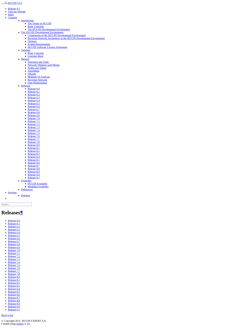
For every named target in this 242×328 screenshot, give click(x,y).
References (27, 189)
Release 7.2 (34, 124)
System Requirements (39, 44)
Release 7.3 (34, 127)
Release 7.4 (34, 130)
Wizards (32, 73)
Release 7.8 (34, 142)
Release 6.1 (34, 91)
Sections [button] (12, 192)
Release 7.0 (34, 118)
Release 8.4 (34, 157)
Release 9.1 (14, 8)
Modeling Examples (38, 186)
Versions (32, 41)
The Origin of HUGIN (39, 23)
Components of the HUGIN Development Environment (57, 35)
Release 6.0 (34, 88)
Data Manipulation (37, 82)
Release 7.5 (34, 133)
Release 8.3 (34, 154)
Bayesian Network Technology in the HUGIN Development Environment (66, 38)
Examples (26, 180)
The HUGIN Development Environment (49, 29)
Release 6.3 (34, 97)
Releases (25, 85)
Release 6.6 (34, 106)
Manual (25, 59)
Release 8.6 (34, 162)
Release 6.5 (34, 103)
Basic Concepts (36, 26)
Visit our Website (17, 11)
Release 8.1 (34, 148)
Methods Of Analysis (39, 76)
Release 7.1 (34, 121)
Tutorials (25, 50)
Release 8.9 (34, 171)
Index (11, 14)
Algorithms (33, 71)
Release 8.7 (34, 165)
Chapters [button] (12, 17)
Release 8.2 (34, 151)
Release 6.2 (34, 94)
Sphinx (20, 323)
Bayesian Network (37, 79)
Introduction (27, 20)
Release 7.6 (34, 136)
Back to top (7, 315)
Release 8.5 (34, 159)
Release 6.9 (34, 115)
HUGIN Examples (37, 183)
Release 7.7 (34, 139)
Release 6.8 (34, 112)
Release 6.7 (34, 109)
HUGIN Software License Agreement (47, 47)
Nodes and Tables (37, 68)
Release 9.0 (34, 174)
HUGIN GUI (14, 3)
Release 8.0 (34, 145)
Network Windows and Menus (44, 65)
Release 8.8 (34, 168)
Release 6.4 (34, 100)
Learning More (35, 56)
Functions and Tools (38, 62)
